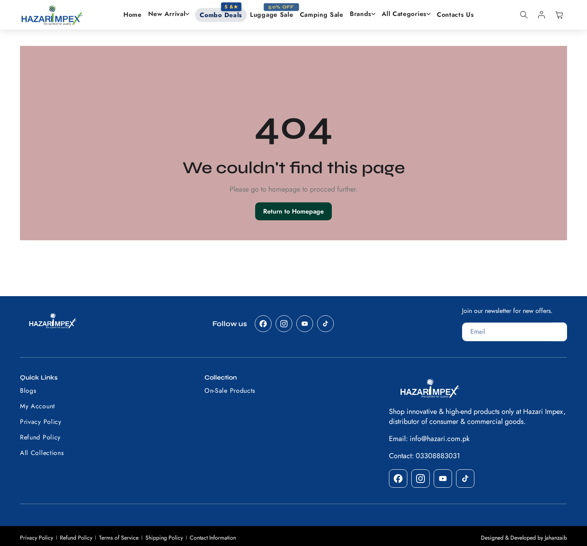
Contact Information (213, 538)
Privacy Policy (36, 538)
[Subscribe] (558, 331)
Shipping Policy (164, 538)
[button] (169, 14)
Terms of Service (119, 538)
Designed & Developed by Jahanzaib (524, 538)
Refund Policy (76, 538)
